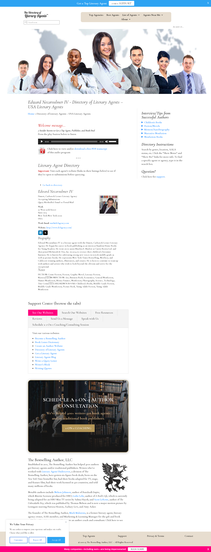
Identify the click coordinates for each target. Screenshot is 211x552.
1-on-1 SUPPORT (121, 3)
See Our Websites (42, 312)
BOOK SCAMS (137, 549)
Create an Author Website (49, 345)
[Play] (41, 141)
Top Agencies (96, 15)
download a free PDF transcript (90, 148)
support (160, 176)
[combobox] (42, 22)
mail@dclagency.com (59, 223)
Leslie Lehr (78, 495)
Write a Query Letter (46, 360)
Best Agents (113, 15)
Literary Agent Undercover (56, 471)
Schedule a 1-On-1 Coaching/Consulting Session (60, 324)
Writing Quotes (43, 368)
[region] (37, 533)
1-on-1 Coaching (78, 428)
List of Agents (129, 15)
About (124, 19)
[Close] (66, 522)
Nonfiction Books (153, 136)
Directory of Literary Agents (49, 349)
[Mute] (106, 141)
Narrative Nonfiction (155, 133)
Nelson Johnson (62, 492)
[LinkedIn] (40, 233)
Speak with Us (90, 318)
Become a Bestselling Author (50, 338)
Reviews (37, 318)
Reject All (37, 540)
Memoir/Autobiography (157, 129)
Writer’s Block (42, 364)
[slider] (113, 141)
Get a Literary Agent (46, 353)
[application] (78, 141)
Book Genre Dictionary (47, 342)
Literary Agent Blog (45, 357)
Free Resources (104, 312)
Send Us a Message (62, 318)
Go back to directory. (52, 185)
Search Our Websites (74, 312)
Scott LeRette (101, 499)
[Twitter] (45, 233)
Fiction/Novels (152, 125)
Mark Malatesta (77, 512)
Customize (18, 540)
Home (31, 113)
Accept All (56, 540)
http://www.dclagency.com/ (59, 227)
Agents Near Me (151, 15)
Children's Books (153, 122)
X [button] (208, 2)
